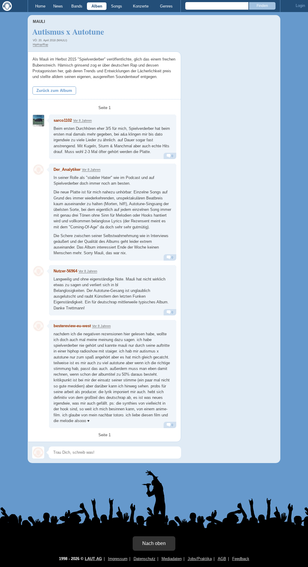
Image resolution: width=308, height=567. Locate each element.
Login (300, 5)
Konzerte (141, 6)
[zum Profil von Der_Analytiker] (38, 170)
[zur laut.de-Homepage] (6, 6)
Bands (76, 6)
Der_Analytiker (67, 169)
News (58, 6)
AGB (222, 558)
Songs (116, 6)
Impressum (118, 558)
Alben (96, 6)
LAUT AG (93, 558)
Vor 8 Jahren (82, 120)
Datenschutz (145, 558)
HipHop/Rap (40, 44)
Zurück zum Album (54, 90)
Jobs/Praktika (200, 558)
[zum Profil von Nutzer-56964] (38, 271)
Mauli (39, 21)
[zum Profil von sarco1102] (38, 120)
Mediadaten (172, 558)
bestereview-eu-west (72, 326)
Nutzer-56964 (65, 271)
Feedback (240, 558)
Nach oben (154, 543)
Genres (166, 6)
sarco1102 (63, 120)
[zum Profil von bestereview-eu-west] (38, 326)
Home (40, 6)
